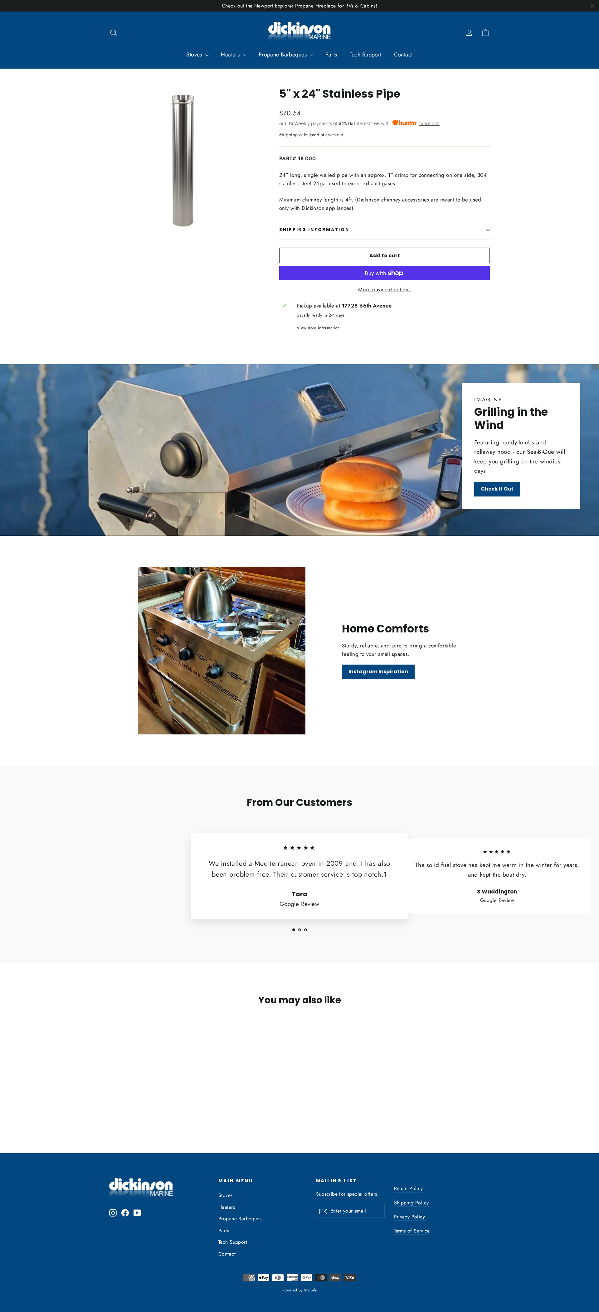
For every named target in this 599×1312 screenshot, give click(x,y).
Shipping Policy (411, 1202)
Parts (331, 55)
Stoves (195, 55)
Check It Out (497, 489)
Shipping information (314, 230)
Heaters (231, 55)
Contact (403, 55)
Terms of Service (412, 1230)
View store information (318, 328)
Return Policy (408, 1188)
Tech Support (366, 55)
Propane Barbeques (284, 55)
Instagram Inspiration (378, 671)
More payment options (384, 289)
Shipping (288, 135)
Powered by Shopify (299, 1290)
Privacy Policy (409, 1216)
